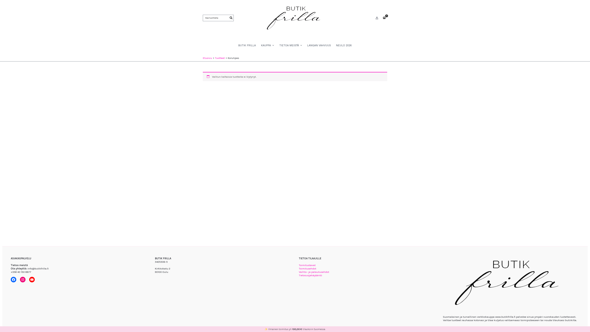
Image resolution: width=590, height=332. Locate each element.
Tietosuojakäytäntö (310, 275)
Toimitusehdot (307, 268)
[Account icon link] (377, 18)
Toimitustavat (307, 265)
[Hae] (231, 18)
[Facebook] (13, 279)
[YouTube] (32, 279)
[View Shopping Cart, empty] (384, 18)
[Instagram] (23, 279)
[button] (272, 45)
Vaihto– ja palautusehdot (314, 271)
